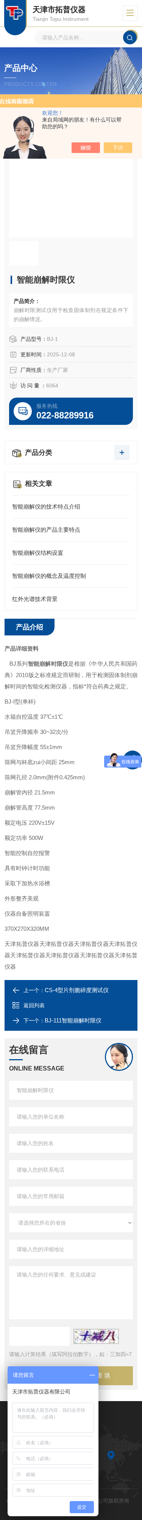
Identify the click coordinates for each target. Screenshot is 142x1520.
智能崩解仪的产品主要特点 (46, 529)
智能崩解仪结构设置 (37, 552)
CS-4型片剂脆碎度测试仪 (77, 990)
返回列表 (34, 1005)
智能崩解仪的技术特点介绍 (46, 506)
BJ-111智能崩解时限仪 (73, 1020)
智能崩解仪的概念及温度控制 (49, 576)
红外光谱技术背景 (35, 599)
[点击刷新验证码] (96, 1336)
